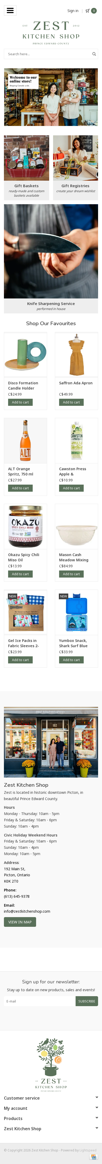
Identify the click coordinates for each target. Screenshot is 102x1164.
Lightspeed (88, 1150)
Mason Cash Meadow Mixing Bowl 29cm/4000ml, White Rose (73, 557)
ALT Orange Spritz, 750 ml (20, 471)
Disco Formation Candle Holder (23, 385)
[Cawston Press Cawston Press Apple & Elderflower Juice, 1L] (76, 440)
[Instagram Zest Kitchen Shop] (56, 1018)
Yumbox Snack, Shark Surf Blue (73, 643)
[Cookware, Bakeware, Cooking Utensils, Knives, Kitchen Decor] (51, 32)
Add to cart (20, 402)
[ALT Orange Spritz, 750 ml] (25, 440)
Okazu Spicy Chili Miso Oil (23, 557)
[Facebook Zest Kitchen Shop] (46, 1018)
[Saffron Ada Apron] (76, 354)
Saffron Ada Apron (76, 382)
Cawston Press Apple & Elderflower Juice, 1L (75, 471)
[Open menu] (10, 10)
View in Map (20, 921)
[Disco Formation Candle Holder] (25, 354)
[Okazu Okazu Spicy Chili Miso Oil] (25, 526)
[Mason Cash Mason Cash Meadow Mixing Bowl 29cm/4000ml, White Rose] (76, 526)
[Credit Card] (92, 1157)
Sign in (72, 10)
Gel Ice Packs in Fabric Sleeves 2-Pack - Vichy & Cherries (23, 643)
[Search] (94, 54)
